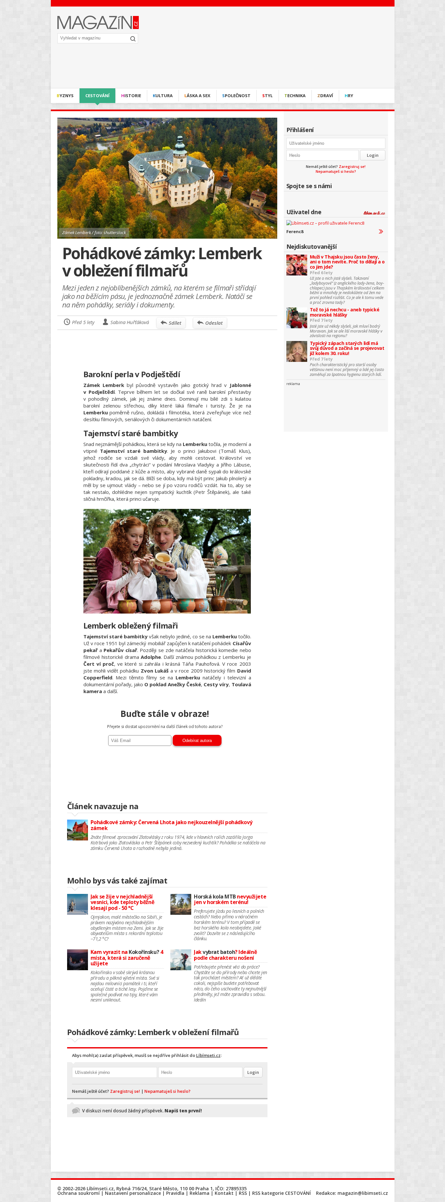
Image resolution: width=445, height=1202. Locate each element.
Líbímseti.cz (208, 1055)
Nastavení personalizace (133, 1193)
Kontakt (224, 1193)
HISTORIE (131, 95)
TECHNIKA (295, 95)
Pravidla (175, 1193)
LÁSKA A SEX (197, 95)
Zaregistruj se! (352, 166)
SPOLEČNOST (236, 95)
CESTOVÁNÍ (97, 95)
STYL (267, 95)
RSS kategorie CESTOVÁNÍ (281, 1193)
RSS (243, 1193)
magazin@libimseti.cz (362, 1193)
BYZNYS (65, 95)
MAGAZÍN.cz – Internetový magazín (98, 22)
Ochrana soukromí (78, 1193)
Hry (349, 95)
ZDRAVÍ (325, 95)
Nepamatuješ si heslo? (336, 171)
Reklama (199, 1193)
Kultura (163, 95)
